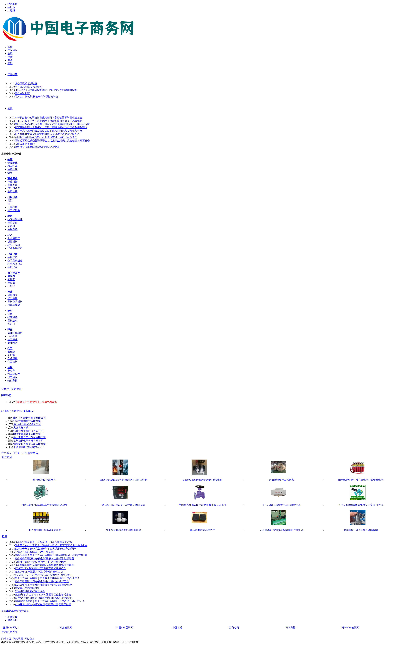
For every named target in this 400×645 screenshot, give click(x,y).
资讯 (10, 108)
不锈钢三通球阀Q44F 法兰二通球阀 (34, 552)
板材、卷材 (14, 245)
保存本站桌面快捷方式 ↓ (14, 611)
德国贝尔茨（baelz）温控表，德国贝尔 (123, 505)
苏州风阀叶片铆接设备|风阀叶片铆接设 (281, 530)
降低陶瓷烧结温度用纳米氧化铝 (123, 530)
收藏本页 (13, 4)
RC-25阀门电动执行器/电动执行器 (281, 505)
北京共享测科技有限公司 (27, 421)
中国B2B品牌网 (124, 627)
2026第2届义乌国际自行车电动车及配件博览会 (40, 568)
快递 (10, 172)
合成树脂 (13, 358)
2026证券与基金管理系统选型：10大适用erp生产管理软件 (46, 548)
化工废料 (13, 361)
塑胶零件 (13, 222)
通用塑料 (13, 229)
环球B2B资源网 (350, 627)
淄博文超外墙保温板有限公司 (29, 444)
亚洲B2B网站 (10, 627)
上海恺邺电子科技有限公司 (28, 447)
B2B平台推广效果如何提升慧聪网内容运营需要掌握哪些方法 (48, 117)
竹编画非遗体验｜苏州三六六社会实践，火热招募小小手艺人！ (50, 601)
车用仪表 (13, 267)
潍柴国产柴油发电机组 (27, 588)
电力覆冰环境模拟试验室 (28, 86)
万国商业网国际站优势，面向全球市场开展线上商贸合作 (46, 137)
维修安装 (13, 185)
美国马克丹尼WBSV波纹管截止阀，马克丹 (202, 505)
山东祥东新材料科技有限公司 (29, 417)
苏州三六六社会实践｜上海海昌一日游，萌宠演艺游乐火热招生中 (51, 545)
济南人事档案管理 (25, 143)
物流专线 (13, 162)
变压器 (11, 279)
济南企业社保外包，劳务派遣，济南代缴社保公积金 (43, 542)
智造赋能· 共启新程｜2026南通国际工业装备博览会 (43, 594)
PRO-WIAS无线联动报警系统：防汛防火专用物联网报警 (46, 90)
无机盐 (11, 355)
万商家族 (290, 627)
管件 (10, 314)
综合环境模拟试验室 (26, 83)
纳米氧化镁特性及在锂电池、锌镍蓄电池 (360, 479)
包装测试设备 (15, 260)
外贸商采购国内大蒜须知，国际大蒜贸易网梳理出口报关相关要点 (51, 127)
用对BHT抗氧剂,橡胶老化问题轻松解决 (36, 96)
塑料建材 (13, 320)
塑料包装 (13, 295)
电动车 (11, 370)
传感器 (11, 282)
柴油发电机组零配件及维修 (30, 591)
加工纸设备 (14, 210)
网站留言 (30, 638)
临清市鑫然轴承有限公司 (27, 434)
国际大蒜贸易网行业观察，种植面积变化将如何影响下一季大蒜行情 (52, 124)
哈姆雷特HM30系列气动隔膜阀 (361, 530)
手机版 (11, 7)
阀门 (10, 200)
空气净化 (13, 339)
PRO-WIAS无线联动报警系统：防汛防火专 (123, 479)
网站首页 (6, 638)
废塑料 (11, 226)
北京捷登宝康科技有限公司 (28, 431)
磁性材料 (13, 241)
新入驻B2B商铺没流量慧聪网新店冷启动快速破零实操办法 (47, 134)
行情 (16, 453)
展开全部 (6, 153)
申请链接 (13, 620)
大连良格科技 (20, 427)
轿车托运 (13, 166)
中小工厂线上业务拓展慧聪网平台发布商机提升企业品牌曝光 (48, 121)
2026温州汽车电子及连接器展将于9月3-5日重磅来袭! (43, 584)
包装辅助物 (14, 305)
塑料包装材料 (15, 301)
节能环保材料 (15, 333)
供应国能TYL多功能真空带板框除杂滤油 (44, 505)
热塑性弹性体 (15, 219)
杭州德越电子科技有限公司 (28, 440)
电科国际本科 (9, 631)
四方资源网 (66, 627)
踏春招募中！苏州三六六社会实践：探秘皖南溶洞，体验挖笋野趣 (51, 555)
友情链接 (13, 616)
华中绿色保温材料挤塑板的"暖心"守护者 (37, 147)
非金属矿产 (14, 238)
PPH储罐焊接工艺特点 (281, 479)
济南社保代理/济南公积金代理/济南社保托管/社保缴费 (44, 558)
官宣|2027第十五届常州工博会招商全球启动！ (40, 571)
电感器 (11, 276)
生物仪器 (13, 257)
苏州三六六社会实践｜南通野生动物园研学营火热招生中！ (47, 578)
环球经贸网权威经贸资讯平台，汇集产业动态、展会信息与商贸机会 (52, 140)
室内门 (11, 323)
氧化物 (11, 351)
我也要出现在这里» (11, 411)
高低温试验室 (22, 93)
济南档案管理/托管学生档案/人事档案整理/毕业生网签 (44, 565)
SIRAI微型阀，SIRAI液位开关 (44, 530)
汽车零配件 (14, 374)
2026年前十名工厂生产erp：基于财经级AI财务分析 (42, 575)
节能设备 (13, 342)
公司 (24, 453)
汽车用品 (13, 377)
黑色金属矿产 (15, 248)
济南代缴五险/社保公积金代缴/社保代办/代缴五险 (42, 581)
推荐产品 (7, 457)
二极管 (11, 286)
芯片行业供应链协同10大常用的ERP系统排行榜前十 (43, 598)
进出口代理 (14, 188)
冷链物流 (13, 169)
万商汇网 (234, 627)
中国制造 (177, 627)
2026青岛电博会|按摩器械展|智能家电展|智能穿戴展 (43, 604)
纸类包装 (13, 298)
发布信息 (16, 389)
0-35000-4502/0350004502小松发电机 (202, 479)
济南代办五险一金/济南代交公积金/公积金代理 (40, 561)
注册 (8, 389)
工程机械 (13, 207)
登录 (3, 389)
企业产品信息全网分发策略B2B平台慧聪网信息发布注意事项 (48, 130)
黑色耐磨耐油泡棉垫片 (202, 530)
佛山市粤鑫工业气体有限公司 (29, 437)
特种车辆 (13, 380)
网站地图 (18, 638)
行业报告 (13, 181)
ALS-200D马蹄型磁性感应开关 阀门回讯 (361, 505)
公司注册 (13, 191)
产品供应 (13, 74)
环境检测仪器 (15, 263)
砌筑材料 (13, 317)
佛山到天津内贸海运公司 (27, 424)
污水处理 (13, 336)
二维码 (11, 10)
